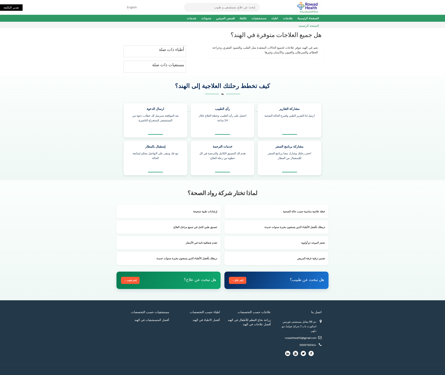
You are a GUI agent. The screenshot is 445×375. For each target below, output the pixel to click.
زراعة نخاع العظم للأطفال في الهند (249, 320)
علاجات (288, 18)
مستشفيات (259, 18)
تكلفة (243, 18)
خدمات (191, 18)
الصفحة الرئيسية (308, 18)
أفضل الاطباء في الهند (206, 320)
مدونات (206, 18)
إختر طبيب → (130, 280)
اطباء (274, 18)
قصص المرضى (225, 18)
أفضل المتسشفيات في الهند (151, 320)
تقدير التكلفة (11, 7)
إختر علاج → (237, 280)
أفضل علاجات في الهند (257, 324)
